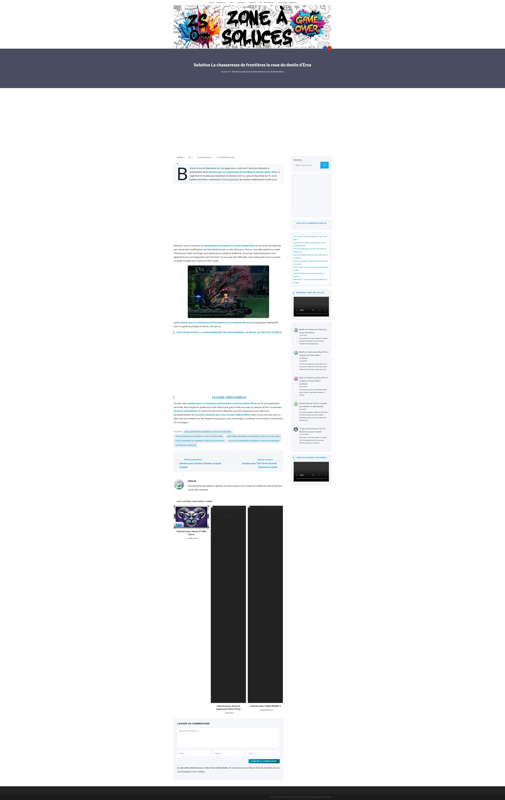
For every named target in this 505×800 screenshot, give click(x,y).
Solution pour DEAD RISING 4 (265, 706)
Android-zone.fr (283, 797)
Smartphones (221, 2)
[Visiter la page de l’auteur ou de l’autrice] (179, 484)
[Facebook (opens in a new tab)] (325, 48)
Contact (272, 797)
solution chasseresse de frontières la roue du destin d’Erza (253, 441)
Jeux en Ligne (282, 2)
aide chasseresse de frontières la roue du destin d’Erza (208, 432)
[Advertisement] (252, 120)
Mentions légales (297, 797)
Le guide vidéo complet (229, 397)
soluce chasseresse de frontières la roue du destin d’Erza (199, 441)
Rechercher (298, 160)
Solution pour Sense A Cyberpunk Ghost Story (228, 707)
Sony (231, 2)
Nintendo (252, 2)
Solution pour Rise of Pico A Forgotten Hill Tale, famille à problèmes (314, 355)
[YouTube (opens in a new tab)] (329, 48)
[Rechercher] (324, 165)
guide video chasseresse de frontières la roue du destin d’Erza (253, 436)
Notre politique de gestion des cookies (317, 797)
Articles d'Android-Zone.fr (311, 223)
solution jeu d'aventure (185, 445)
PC (261, 2)
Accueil (211, 2)
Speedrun (292, 2)
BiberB (180, 157)
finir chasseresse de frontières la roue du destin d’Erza (199, 436)
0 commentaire (204, 157)
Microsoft (241, 2)
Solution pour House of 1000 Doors (191, 533)
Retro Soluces (269, 2)
